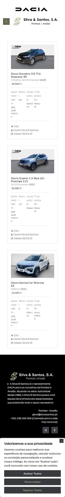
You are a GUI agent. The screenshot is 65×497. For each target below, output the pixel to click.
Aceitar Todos (33, 473)
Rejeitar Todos (32, 490)
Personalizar (32, 481)
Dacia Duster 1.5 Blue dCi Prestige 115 (27, 179)
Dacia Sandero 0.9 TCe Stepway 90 (26, 75)
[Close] (62, 441)
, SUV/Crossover (30, 80)
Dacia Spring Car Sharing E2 (27, 284)
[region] (32, 467)
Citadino (16, 80)
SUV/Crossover (19, 184)
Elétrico (15, 289)
